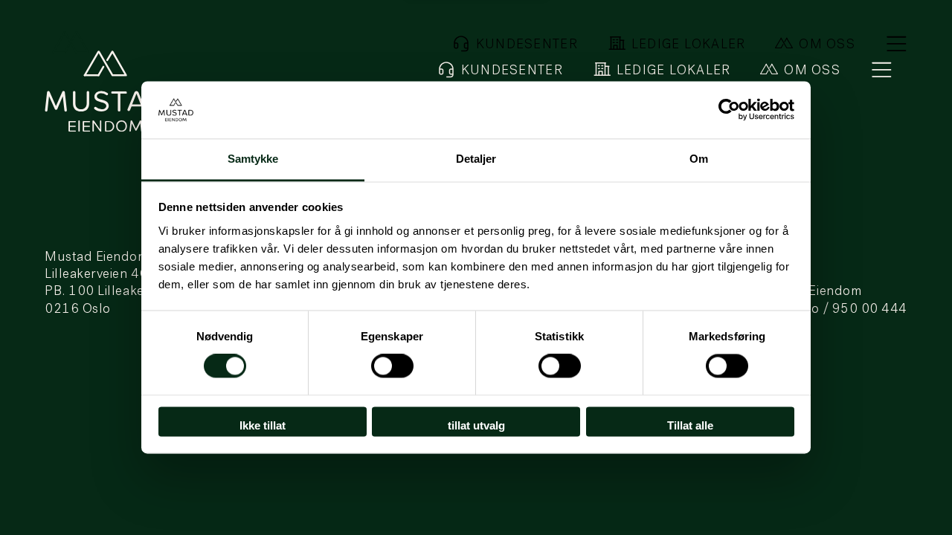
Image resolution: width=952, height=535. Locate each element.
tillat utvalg (476, 425)
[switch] (392, 366)
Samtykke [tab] (253, 158)
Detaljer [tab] (476, 158)
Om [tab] (698, 158)
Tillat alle (690, 425)
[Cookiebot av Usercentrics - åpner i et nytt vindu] (729, 110)
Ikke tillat (262, 425)
